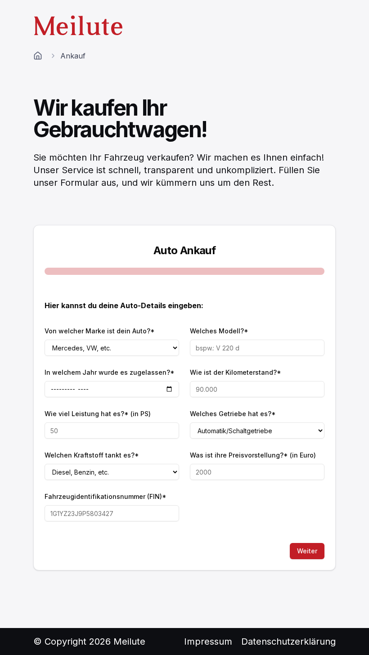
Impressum (208, 641)
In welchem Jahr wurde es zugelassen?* (110, 372)
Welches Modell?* (219, 331)
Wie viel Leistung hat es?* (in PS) (98, 413)
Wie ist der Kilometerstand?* (235, 372)
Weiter (307, 551)
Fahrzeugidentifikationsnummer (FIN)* (105, 496)
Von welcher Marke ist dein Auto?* (100, 331)
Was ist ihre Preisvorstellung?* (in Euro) (253, 455)
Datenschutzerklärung (288, 641)
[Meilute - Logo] (78, 25)
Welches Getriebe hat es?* (233, 413)
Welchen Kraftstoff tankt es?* (92, 455)
